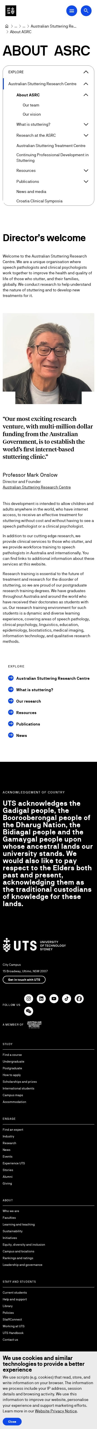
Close (12, 1421)
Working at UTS (14, 1326)
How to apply (12, 1074)
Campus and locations (18, 1251)
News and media (31, 191)
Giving (7, 1183)
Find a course (12, 1054)
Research (9, 1143)
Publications (27, 181)
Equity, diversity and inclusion (24, 1244)
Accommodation (14, 1101)
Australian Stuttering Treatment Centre (50, 145)
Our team (31, 105)
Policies (8, 1312)
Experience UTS (14, 1163)
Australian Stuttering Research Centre (42, 83)
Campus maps (13, 1095)
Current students (15, 1292)
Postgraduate (12, 1068)
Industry (8, 1136)
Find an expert (13, 1129)
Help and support (15, 1299)
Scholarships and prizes (20, 1081)
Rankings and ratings (18, 1258)
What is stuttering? (33, 124)
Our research (28, 701)
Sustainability (13, 1231)
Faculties (9, 1217)
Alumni (8, 1176)
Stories (8, 1169)
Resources (26, 170)
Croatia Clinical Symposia (39, 201)
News (21, 735)
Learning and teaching (19, 1224)
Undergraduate (13, 1061)
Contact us (10, 1339)
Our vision (32, 114)
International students (18, 1088)
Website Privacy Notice (56, 1411)
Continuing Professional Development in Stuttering (52, 157)
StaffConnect (12, 1319)
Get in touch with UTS (24, 979)
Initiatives (10, 1237)
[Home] (7, 26)
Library (8, 1306)
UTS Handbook (13, 1332)
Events (7, 1156)
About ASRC (28, 95)
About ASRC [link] (20, 31)
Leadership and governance (22, 1264)
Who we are (11, 1210)
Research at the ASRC (36, 135)
